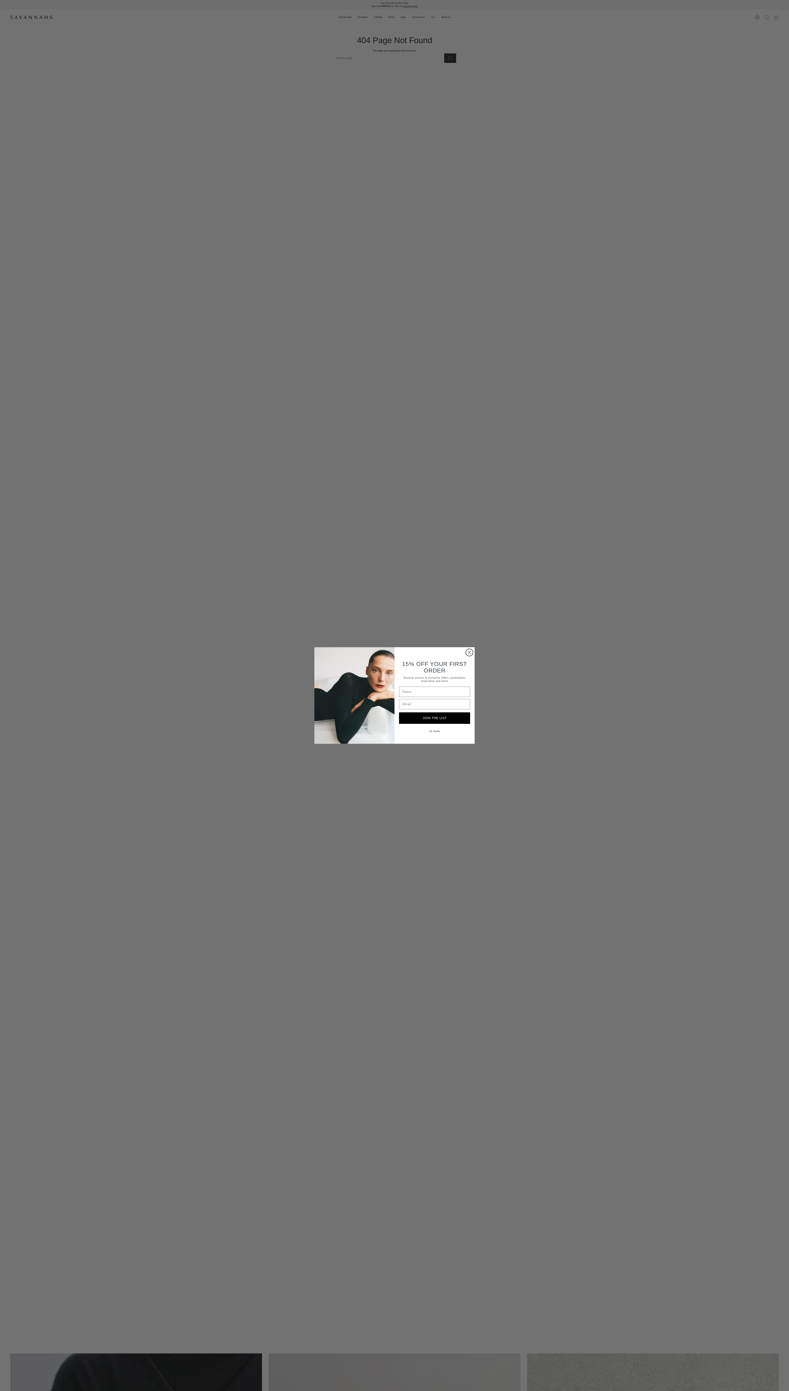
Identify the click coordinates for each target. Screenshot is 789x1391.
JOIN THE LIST (435, 718)
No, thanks (434, 731)
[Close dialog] (469, 652)
